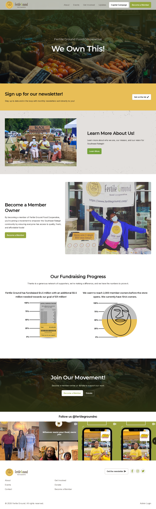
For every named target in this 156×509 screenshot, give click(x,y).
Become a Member (63, 489)
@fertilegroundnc (85, 416)
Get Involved (89, 5)
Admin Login (145, 503)
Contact (8, 489)
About (66, 5)
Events (76, 5)
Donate (58, 485)
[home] (17, 5)
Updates (102, 5)
